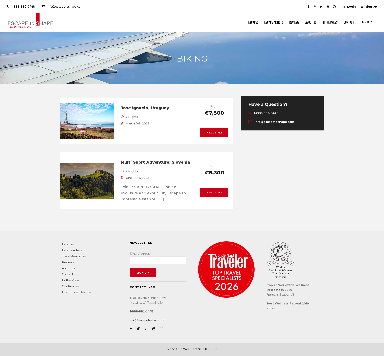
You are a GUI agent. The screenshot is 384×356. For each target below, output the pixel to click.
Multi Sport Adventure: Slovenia (155, 162)
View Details (214, 132)
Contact (349, 22)
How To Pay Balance (76, 292)
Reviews (294, 22)
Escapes (253, 22)
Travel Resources (74, 256)
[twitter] (321, 6)
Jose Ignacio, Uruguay (145, 107)
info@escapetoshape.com (65, 6)
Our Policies (70, 286)
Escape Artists (273, 22)
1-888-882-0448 (23, 6)
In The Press (330, 22)
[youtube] (328, 6)
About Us (311, 22)
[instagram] (334, 6)
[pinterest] (315, 6)
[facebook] (308, 6)
